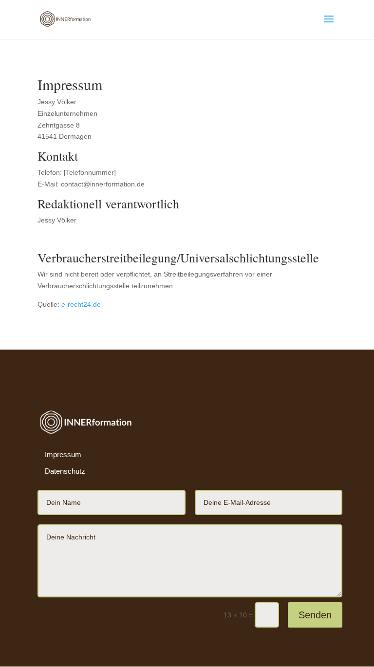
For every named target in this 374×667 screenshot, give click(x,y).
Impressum (63, 454)
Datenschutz (65, 471)
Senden (315, 615)
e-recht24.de (81, 304)
